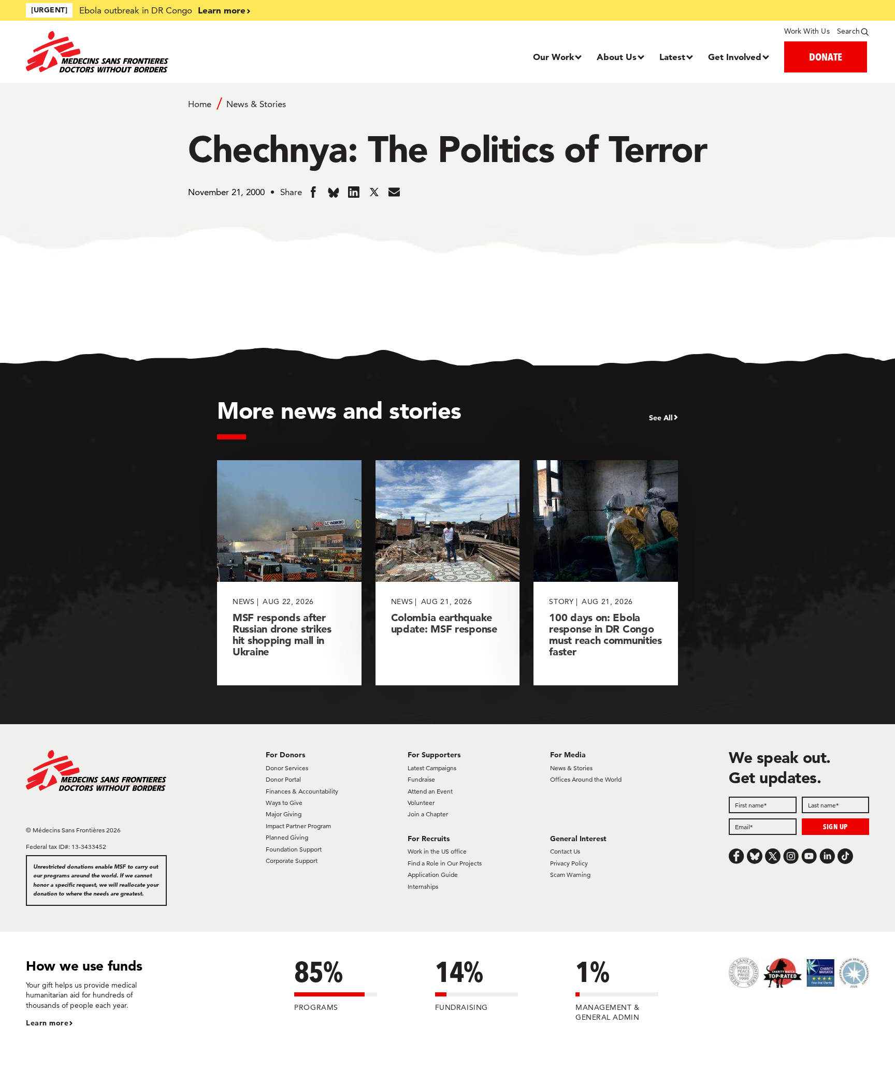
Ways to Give (284, 802)
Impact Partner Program (298, 826)
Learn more (222, 10)
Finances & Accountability (302, 791)
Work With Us (806, 31)
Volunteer (421, 802)
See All (661, 418)
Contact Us (565, 851)
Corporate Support (291, 860)
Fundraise (421, 779)
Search (848, 31)
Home (199, 104)
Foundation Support (294, 849)
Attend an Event (430, 791)
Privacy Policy (569, 863)
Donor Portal (283, 779)
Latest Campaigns (432, 768)
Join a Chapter (428, 814)
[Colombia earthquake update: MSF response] (448, 572)
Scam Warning (570, 874)
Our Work (553, 56)
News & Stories (256, 104)
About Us (617, 56)
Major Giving (283, 814)
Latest (672, 56)
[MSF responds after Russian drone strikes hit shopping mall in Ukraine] (289, 572)
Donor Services (287, 768)
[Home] (131, 51)
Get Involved (734, 56)
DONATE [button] (825, 56)
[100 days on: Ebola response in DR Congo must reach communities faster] (605, 572)
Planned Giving (287, 837)
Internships (423, 886)
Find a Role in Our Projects (445, 863)
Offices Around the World (586, 779)
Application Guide (433, 874)
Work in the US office (437, 851)
